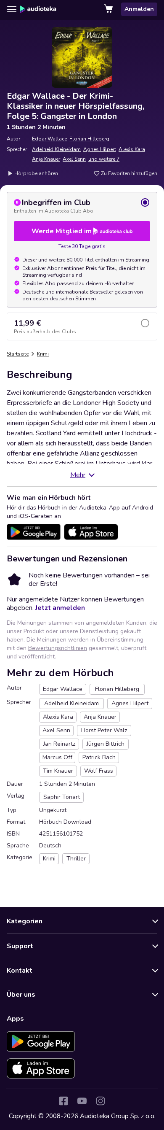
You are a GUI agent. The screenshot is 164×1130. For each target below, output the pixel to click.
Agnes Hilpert (99, 149)
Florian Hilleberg (89, 138)
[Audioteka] (38, 9)
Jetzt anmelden (60, 607)
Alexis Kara (132, 149)
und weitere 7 (103, 159)
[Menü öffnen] (12, 9)
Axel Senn (74, 159)
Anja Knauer (46, 159)
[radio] (82, 205)
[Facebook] (63, 1101)
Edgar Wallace (49, 138)
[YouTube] (82, 1101)
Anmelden (139, 9)
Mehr (77, 475)
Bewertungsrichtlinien (57, 648)
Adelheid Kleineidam (56, 149)
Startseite (18, 354)
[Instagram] (100, 1101)
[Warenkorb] (109, 9)
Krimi (43, 354)
